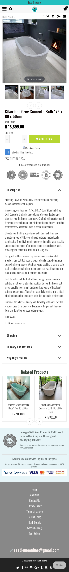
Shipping (11, 335)
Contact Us (34, 500)
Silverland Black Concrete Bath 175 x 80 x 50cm (50, 406)
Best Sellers (34, 533)
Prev (30, 105)
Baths (11, 16)
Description (13, 189)
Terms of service (34, 511)
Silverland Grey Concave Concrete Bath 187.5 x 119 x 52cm (19, 408)
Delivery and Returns (19, 346)
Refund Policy (34, 517)
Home (4, 16)
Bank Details (34, 522)
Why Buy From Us (16, 358)
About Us (34, 495)
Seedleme (31, 560)
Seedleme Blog (34, 528)
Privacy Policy (35, 506)
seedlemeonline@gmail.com (36, 550)
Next (38, 105)
